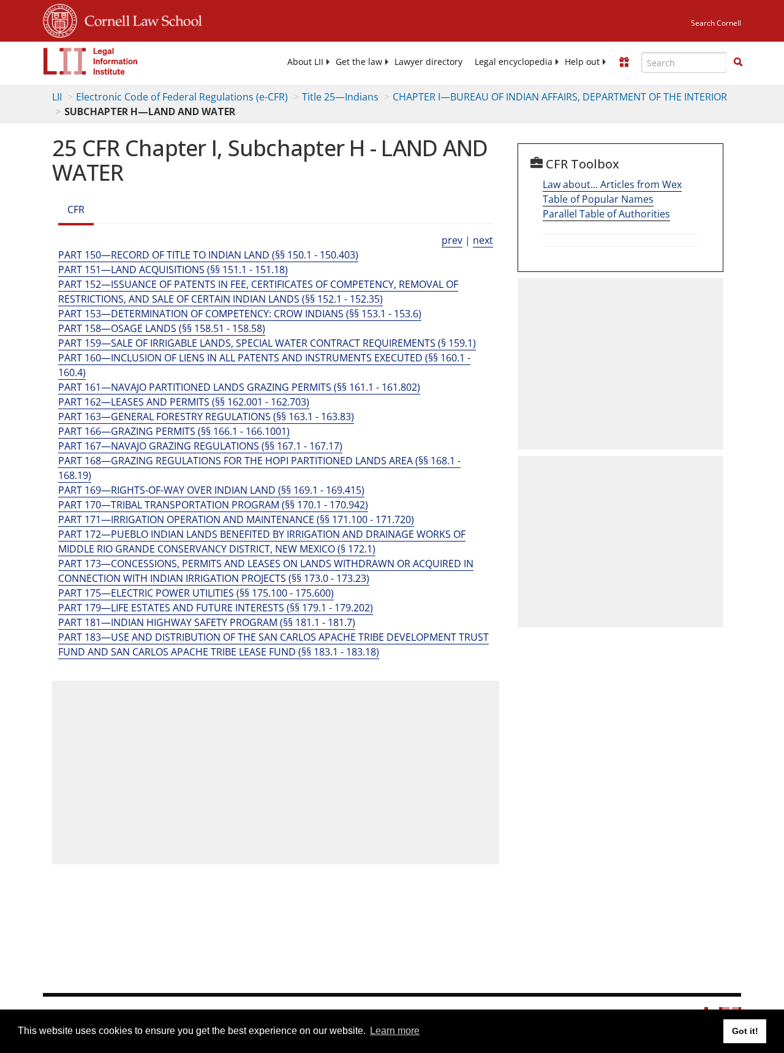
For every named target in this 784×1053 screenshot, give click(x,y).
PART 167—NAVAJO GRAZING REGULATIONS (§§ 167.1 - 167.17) (200, 446)
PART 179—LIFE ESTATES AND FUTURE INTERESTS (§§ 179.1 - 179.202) (215, 607)
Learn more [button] (395, 1030)
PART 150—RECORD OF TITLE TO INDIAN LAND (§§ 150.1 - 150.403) (208, 255)
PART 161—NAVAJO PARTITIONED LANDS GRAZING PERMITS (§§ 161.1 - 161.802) (239, 387)
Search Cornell (716, 23)
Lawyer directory (428, 61)
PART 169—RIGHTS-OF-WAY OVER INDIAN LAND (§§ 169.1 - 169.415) (211, 490)
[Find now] (738, 62)
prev (452, 240)
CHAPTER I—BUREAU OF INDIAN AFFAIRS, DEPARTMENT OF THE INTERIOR (560, 97)
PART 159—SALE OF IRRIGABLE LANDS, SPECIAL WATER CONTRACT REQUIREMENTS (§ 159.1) (267, 343)
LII (57, 97)
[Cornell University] (60, 19)
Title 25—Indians (340, 97)
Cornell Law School (139, 19)
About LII (305, 61)
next (483, 240)
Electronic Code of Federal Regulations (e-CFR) (182, 97)
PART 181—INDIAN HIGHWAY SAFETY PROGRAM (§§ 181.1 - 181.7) (206, 622)
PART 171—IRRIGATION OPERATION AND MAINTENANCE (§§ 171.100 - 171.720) (236, 519)
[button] (738, 62)
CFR (76, 209)
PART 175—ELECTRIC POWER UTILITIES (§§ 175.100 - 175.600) (196, 593)
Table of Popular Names (598, 199)
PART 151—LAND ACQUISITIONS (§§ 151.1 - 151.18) (173, 269)
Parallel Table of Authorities (606, 214)
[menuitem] (305, 62)
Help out (582, 61)
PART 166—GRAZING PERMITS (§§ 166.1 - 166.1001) (174, 431)
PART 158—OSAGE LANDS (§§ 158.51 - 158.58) (161, 328)
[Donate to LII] (624, 62)
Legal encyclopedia (513, 61)
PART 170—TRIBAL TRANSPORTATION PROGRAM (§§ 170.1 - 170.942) (213, 504)
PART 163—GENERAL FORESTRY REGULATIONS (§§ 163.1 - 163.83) (206, 416)
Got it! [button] (745, 1031)
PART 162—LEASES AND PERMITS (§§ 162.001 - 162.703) (183, 402)
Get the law (359, 61)
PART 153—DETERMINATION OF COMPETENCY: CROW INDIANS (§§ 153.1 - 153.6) (239, 313)
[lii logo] (90, 61)
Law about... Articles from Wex (612, 184)
